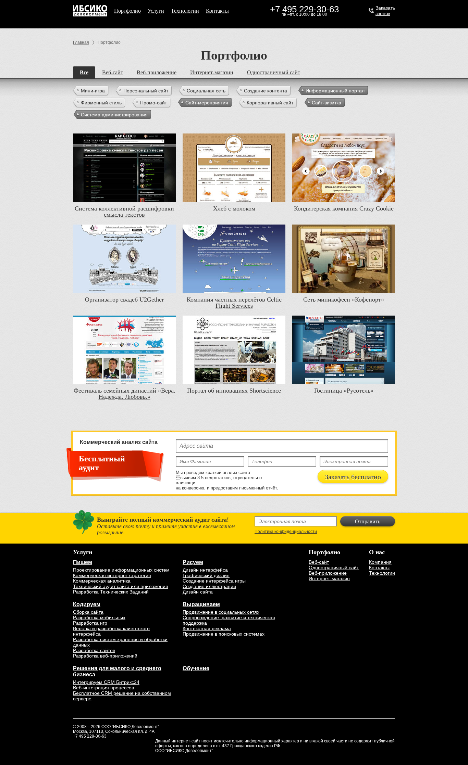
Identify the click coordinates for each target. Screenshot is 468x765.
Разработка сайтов (94, 650)
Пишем (82, 562)
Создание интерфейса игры (214, 581)
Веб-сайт (112, 72)
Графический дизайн (206, 575)
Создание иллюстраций (209, 586)
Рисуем (193, 562)
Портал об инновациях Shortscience (234, 390)
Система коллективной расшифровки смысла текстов (124, 211)
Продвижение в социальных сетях (221, 612)
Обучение (196, 668)
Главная (81, 42)
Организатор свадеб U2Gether (124, 299)
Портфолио (127, 11)
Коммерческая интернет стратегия (112, 575)
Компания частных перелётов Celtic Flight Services (234, 302)
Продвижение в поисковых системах (223, 634)
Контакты (217, 11)
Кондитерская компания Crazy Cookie (344, 208)
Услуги (156, 11)
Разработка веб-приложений (105, 656)
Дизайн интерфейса (205, 570)
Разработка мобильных (99, 617)
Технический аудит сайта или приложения (120, 586)
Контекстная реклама (207, 628)
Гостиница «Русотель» (343, 390)
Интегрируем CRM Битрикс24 (106, 682)
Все (84, 72)
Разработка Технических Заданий (111, 592)
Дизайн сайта (198, 592)
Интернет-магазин (211, 72)
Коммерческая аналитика (102, 581)
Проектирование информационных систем (121, 570)
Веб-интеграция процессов (103, 687)
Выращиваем (201, 604)
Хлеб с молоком (234, 208)
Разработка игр (90, 623)
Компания (380, 562)
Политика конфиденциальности (286, 531)
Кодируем (86, 604)
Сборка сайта (88, 612)
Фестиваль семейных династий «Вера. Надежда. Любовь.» (124, 393)
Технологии (185, 11)
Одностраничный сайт (273, 72)
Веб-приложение (156, 72)
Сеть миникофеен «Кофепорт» (343, 299)
